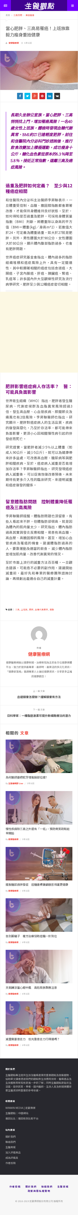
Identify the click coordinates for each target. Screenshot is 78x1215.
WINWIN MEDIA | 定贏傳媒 (20, 1108)
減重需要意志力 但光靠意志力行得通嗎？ (33, 1039)
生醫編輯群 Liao (15, 783)
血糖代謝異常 (41, 609)
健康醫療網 (14, 42)
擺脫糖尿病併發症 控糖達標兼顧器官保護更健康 (37, 884)
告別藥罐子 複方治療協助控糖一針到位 (31, 936)
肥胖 (31, 609)
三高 (17, 609)
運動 (52, 609)
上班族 (24, 609)
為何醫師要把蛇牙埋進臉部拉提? (26, 777)
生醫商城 (10, 1147)
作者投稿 (10, 1163)
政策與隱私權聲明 (39, 1191)
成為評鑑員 (11, 1157)
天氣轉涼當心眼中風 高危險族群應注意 (31, 987)
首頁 (8, 15)
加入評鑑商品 (13, 1152)
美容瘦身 (29, 15)
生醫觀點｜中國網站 (16, 1113)
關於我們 (10, 1136)
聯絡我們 (10, 1142)
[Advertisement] (39, 332)
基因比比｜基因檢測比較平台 (21, 1118)
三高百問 (17, 15)
